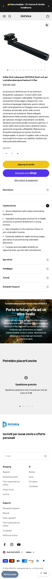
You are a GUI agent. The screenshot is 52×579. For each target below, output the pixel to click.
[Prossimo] (48, 6)
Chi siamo (33, 481)
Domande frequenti (11, 508)
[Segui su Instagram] (12, 544)
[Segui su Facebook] (5, 544)
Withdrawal (10, 574)
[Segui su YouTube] (19, 544)
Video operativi (9, 518)
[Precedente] (3, 6)
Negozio (6, 472)
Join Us (6, 494)
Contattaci (33, 486)
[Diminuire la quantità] (6, 153)
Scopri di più (8, 489)
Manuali (6, 513)
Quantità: (7, 148)
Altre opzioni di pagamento (26, 180)
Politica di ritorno (10, 535)
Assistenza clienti (10, 477)
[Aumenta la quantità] (17, 153)
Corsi (31, 477)
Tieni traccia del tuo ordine (11, 483)
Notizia (32, 472)
